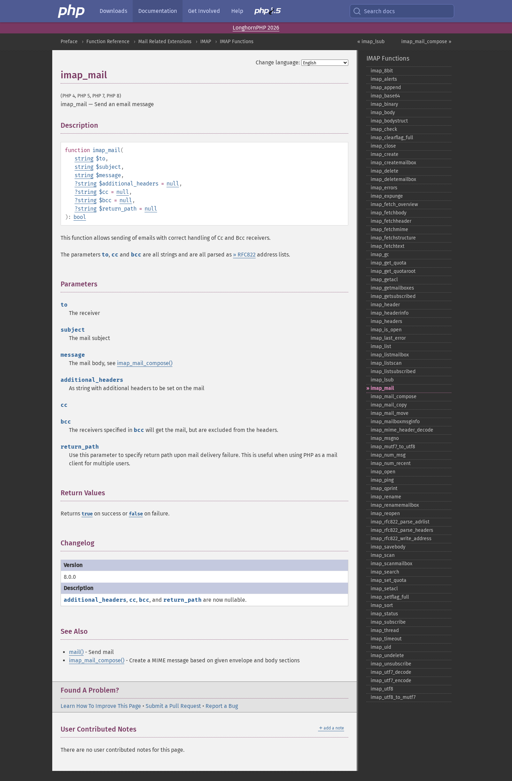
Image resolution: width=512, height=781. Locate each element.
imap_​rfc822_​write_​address (401, 539)
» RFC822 (244, 254)
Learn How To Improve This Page (101, 706)
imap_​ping (382, 480)
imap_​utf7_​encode (391, 681)
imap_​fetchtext (387, 246)
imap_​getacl (384, 280)
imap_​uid (381, 647)
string (84, 158)
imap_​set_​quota (388, 580)
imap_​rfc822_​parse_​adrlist (400, 522)
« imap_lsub (371, 42)
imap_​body (383, 113)
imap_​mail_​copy (389, 405)
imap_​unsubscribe (391, 664)
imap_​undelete (387, 655)
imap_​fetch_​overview (394, 204)
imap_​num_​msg (388, 455)
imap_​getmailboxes (392, 288)
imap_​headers (386, 321)
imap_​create (384, 154)
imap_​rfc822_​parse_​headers (402, 530)
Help (237, 11)
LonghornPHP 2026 (256, 27)
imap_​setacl (384, 589)
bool (79, 217)
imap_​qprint (384, 488)
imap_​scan (383, 555)
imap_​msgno (385, 438)
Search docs (379, 11)
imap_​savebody (388, 547)
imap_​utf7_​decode (391, 672)
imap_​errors (384, 188)
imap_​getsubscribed (393, 296)
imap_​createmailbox (393, 163)
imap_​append (386, 87)
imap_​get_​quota (388, 263)
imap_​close (383, 146)
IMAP (205, 42)
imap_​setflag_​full (390, 597)
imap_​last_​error (388, 338)
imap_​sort (382, 605)
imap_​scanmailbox (391, 564)
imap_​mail (382, 388)
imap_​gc (380, 255)
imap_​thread (385, 630)
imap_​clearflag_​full (392, 138)
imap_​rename (386, 497)
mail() (76, 652)
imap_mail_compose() (144, 363)
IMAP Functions (237, 42)
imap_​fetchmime (389, 229)
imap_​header (385, 305)
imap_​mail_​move (390, 413)
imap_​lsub (382, 380)
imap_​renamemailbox (395, 505)
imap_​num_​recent (391, 463)
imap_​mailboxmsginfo (395, 422)
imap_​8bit (382, 71)
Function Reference (108, 42)
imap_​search (385, 572)
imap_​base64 (385, 96)
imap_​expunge (387, 196)
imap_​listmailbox (390, 355)
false (136, 514)
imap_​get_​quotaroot (393, 271)
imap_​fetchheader (391, 221)
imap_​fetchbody (388, 213)
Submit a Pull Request (173, 706)
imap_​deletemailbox (393, 179)
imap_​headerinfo (390, 313)
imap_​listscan (386, 363)
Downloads (113, 11)
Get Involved (204, 11)
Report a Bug (221, 706)
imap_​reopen (385, 513)
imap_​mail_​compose (394, 397)
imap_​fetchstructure (393, 238)
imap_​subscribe (388, 622)
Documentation (157, 11)
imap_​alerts (384, 79)
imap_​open (383, 472)
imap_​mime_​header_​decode (402, 430)
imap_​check (384, 129)
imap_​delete (384, 171)
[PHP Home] (72, 11)
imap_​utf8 (382, 689)
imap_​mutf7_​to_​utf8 (393, 447)
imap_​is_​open (386, 330)
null (172, 183)
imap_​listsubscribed (393, 371)
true (87, 514)
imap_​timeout (386, 639)
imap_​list (381, 346)
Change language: (278, 62)
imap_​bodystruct (389, 121)
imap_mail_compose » (426, 42)
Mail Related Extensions (165, 42)
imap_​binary (384, 104)
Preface (69, 42)
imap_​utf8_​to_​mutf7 (393, 697)
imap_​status (384, 614)
